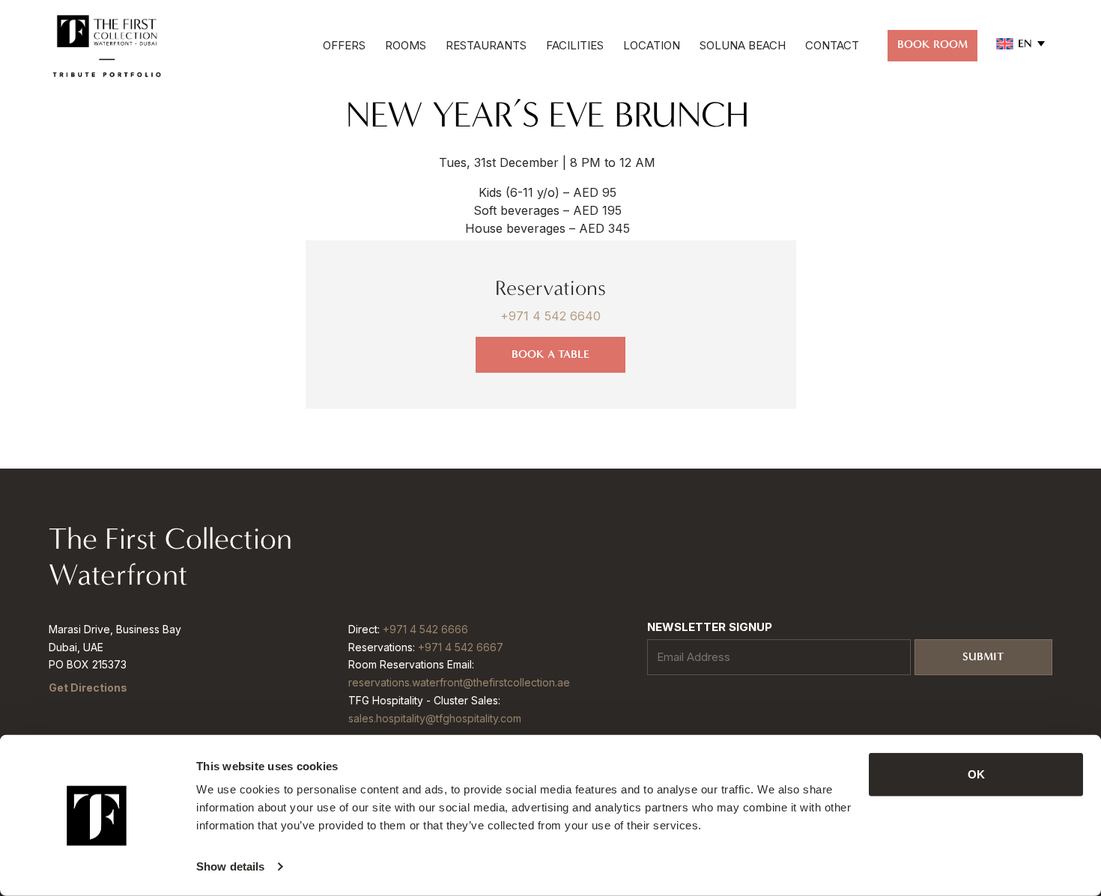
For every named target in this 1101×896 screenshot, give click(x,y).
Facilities (575, 45)
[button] (1020, 43)
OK (976, 774)
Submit (983, 656)
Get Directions (88, 687)
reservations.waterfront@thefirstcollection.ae (459, 682)
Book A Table (550, 354)
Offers (344, 45)
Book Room (932, 44)
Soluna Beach (743, 45)
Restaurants (486, 45)
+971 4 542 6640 (550, 315)
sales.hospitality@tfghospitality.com (434, 718)
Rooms (405, 45)
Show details (230, 866)
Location (651, 45)
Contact (832, 45)
